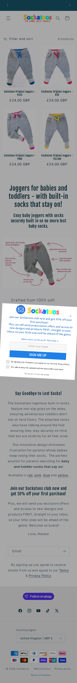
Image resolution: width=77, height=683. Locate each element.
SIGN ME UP (38, 355)
